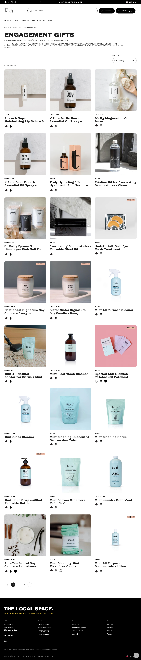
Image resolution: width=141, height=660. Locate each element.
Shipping (110, 624)
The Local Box (10, 630)
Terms (109, 634)
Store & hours (43, 624)
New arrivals (8, 627)
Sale (5, 641)
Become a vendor (79, 627)
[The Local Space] (9, 11)
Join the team (77, 631)
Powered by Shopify (44, 656)
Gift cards (9, 635)
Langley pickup (43, 631)
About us (75, 624)
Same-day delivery (45, 627)
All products (8, 624)
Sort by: (115, 55)
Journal (75, 634)
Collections (16, 27)
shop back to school (70, 2)
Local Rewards (43, 634)
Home (6, 27)
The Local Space (28, 656)
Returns (110, 627)
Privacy (109, 631)
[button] (125, 10)
